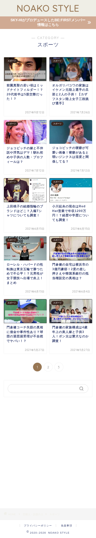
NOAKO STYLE (48, 8)
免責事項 (66, 525)
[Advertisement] (48, 452)
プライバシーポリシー (38, 525)
